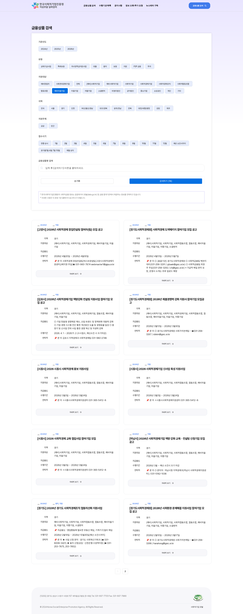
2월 (65, 143)
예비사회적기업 (112, 84)
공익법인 (130, 91)
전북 (129, 108)
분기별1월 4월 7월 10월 (50, 150)
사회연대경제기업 (63, 84)
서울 (52, 108)
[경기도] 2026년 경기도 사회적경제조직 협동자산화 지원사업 (69, 508)
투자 (149, 66)
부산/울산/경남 (87, 108)
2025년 (57, 49)
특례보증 (61, 66)
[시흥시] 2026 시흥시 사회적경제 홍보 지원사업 (62, 369)
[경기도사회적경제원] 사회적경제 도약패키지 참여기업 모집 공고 (163, 229)
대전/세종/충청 (144, 108)
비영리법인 (116, 91)
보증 (115, 66)
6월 (104, 143)
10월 (144, 143)
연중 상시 (44, 143)
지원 (125, 66)
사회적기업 (129, 84)
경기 (63, 108)
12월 (165, 143)
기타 (179, 91)
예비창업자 (45, 84)
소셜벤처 (101, 91)
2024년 (44, 49)
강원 (158, 108)
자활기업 (88, 91)
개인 (169, 91)
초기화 (77, 181)
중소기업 (143, 91)
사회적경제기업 (146, 84)
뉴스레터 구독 (152, 5)
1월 (56, 143)
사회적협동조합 (183, 84)
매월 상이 (70, 150)
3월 (75, 143)
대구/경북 (103, 108)
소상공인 (157, 91)
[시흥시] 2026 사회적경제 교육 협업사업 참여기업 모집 (66, 438)
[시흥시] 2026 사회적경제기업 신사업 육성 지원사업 (157, 369)
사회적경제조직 (165, 84)
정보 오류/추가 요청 (134, 5)
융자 (105, 66)
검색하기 (166, 181)
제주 (168, 108)
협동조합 (44, 91)
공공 (42, 126)
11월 (154, 143)
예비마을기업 (59, 91)
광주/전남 (117, 108)
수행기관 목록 (105, 5)
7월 (114, 143)
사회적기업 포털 (197, 607)
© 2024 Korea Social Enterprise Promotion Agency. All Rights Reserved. (71, 607)
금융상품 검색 (90, 5)
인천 (73, 108)
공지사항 (118, 5)
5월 (94, 143)
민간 (52, 126)
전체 (78, 84)
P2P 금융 (137, 66)
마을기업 (74, 91)
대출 (95, 66)
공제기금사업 (46, 66)
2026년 (71, 49)
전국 (42, 108)
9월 (133, 143)
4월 (85, 143)
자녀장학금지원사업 (78, 66)
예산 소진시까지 (180, 143)
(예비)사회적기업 (93, 84)
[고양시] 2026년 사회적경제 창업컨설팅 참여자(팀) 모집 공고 (70, 229)
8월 (123, 143)
